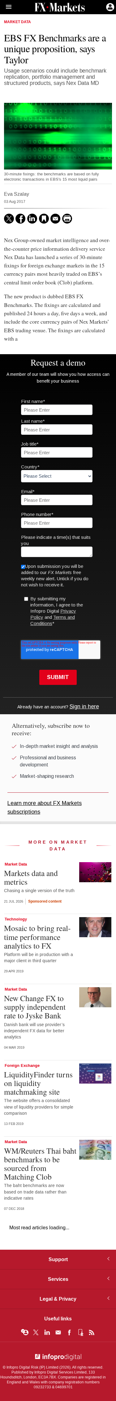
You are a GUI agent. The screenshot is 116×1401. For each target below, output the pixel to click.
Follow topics (24, 1332)
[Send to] (55, 219)
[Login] (109, 6)
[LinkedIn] (32, 219)
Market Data (17, 22)
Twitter (36, 1332)
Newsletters (58, 1332)
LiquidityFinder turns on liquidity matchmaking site (38, 1083)
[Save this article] (44, 219)
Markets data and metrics (31, 877)
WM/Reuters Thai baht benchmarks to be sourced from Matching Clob (40, 1163)
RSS (91, 1332)
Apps (80, 1332)
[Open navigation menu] (6, 7)
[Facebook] (20, 219)
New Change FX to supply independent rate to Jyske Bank (35, 1007)
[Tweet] (9, 219)
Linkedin (47, 1332)
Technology (16, 919)
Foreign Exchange (22, 1065)
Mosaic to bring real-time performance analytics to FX (37, 937)
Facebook (69, 1332)
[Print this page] (67, 219)
